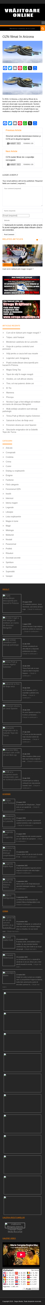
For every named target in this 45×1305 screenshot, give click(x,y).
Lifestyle (9, 512)
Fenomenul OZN (28, 143)
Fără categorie (12, 484)
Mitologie (10, 530)
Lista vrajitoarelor (13, 517)
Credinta (9, 457)
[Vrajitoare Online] (22, 19)
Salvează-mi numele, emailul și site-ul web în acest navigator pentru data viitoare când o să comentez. (22, 227)
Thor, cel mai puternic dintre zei (20, 383)
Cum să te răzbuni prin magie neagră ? (18, 269)
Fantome (10, 480)
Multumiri (10, 535)
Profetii (9, 549)
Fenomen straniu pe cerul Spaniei (21, 425)
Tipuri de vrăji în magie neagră (19, 374)
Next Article (11, 151)
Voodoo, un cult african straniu (19, 379)
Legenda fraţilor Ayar (23, 863)
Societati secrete (13, 558)
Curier (8, 466)
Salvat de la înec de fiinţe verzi (19, 420)
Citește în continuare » (31, 631)
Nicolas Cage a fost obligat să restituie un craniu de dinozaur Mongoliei (31, 619)
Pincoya (10, 397)
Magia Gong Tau (13, 370)
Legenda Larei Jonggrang (17, 358)
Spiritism (10, 562)
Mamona (10, 393)
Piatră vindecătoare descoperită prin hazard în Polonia (31, 597)
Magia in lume (12, 521)
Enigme (9, 475)
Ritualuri (9, 553)
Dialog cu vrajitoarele (15, 471)
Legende (10, 507)
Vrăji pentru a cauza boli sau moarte (22, 353)
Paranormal (11, 544)
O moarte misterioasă (23, 954)
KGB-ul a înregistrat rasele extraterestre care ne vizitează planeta (31, 773)
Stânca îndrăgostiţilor (23, 895)
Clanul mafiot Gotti (22, 937)
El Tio (8, 388)
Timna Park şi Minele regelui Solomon (23, 416)
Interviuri (9, 498)
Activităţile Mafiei (22, 972)
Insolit (8, 494)
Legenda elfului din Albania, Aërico (28, 879)
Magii (8, 526)
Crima (8, 462)
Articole (7, 265)
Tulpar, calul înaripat (15, 337)
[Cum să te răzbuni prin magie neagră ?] (22, 255)
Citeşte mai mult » (13, 931)
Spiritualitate (11, 567)
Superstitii (10, 571)
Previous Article (13, 130)
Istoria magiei (12, 503)
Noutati (9, 539)
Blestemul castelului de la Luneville (22, 342)
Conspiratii (10, 452)
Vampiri (9, 576)
